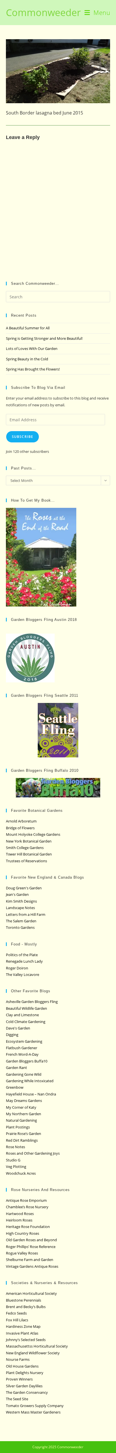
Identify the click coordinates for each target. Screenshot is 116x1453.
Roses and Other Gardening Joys (33, 1153)
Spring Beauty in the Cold (27, 358)
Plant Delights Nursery (24, 1372)
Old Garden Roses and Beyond (31, 1239)
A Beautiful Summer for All (28, 327)
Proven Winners (19, 1379)
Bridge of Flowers (20, 827)
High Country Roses (22, 1233)
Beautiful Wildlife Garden (26, 1008)
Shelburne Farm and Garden (29, 1259)
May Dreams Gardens (24, 1100)
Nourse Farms (18, 1359)
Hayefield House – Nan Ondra (31, 1094)
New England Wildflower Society (33, 1352)
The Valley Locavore (22, 974)
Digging (12, 1034)
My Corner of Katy (21, 1107)
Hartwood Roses (20, 1213)
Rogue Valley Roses (22, 1253)
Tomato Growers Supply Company (35, 1405)
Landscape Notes (20, 907)
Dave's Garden (18, 1028)
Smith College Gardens (25, 847)
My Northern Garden (23, 1113)
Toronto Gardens (20, 927)
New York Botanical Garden (29, 841)
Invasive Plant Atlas (22, 1333)
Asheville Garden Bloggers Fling (32, 1001)
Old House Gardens (22, 1366)
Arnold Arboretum (21, 821)
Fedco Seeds (16, 1313)
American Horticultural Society (31, 1293)
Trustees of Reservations (26, 860)
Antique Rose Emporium (26, 1200)
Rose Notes (15, 1146)
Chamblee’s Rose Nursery (27, 1206)
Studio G (13, 1160)
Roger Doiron (17, 968)
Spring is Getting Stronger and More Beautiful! (44, 338)
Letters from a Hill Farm (25, 914)
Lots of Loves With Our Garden (31, 348)
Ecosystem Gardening (24, 1041)
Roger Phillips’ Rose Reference (30, 1246)
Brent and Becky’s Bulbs (26, 1306)
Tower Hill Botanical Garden (29, 854)
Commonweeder (43, 12)
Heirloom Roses (19, 1220)
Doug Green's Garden (24, 887)
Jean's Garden (17, 894)
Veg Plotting (16, 1166)
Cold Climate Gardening (25, 1021)
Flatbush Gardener (21, 1047)
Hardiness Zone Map (23, 1326)
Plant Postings (18, 1127)
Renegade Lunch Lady (24, 961)
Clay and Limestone (22, 1014)
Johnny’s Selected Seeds (26, 1339)
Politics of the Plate (22, 954)
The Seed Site (17, 1398)
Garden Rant (16, 1067)
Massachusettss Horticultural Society (37, 1346)
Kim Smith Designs (21, 901)
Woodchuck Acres (21, 1173)
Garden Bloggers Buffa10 (26, 1061)
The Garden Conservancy (27, 1392)
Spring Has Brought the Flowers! (33, 369)
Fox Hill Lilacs (17, 1319)
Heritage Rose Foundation (28, 1226)
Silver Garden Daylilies (24, 1385)
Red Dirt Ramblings (22, 1140)
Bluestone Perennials (23, 1300)
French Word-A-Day (22, 1054)
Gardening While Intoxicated (29, 1080)
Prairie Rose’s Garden (23, 1133)
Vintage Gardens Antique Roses (32, 1266)
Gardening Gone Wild (23, 1074)
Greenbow (14, 1087)
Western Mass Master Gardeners (33, 1412)
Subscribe (23, 436)
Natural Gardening (21, 1120)
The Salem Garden (21, 920)
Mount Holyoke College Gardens (33, 834)
